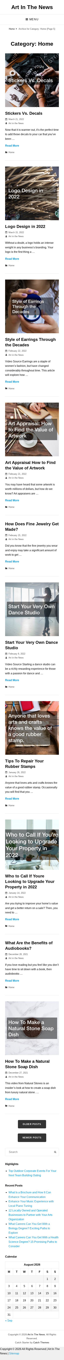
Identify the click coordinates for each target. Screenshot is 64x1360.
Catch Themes (41, 1342)
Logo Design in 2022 (25, 226)
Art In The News (32, 7)
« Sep (8, 1320)
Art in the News (16, 123)
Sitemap (14, 1353)
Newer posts (32, 1137)
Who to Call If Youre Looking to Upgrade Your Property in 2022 (29, 881)
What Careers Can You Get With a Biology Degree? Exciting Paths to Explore (29, 1228)
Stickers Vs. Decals (23, 113)
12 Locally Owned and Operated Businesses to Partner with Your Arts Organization (30, 1215)
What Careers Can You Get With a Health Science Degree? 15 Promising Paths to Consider (34, 1242)
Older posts (32, 1124)
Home (12, 29)
